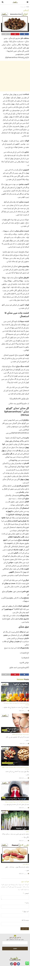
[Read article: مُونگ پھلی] (15, 853)
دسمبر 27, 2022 (23, 840)
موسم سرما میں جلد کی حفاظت (20, 734)
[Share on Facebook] (24, 34)
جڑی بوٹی (23, 6)
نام (27, 903)
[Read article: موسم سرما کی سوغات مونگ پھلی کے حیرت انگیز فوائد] (15, 756)
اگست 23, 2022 (24, 743)
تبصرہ (26, 893)
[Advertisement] (15, 76)
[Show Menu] (27, 2)
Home (28, 6)
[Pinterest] (15, 963)
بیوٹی (4, 730)
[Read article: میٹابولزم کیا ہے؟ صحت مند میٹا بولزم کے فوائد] (15, 692)
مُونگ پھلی (26, 864)
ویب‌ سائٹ (25, 920)
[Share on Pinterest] (15, 34)
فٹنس (4, 699)
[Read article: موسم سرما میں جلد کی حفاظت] (15, 723)
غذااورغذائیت (7, 763)
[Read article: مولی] (15, 820)
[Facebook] (18, 963)
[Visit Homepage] (15, 2)
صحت (3, 797)
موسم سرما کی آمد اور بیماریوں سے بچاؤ (17, 801)
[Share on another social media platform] (5, 34)
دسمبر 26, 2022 (23, 710)
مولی (27, 831)
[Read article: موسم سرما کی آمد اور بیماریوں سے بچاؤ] (15, 790)
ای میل (26, 911)
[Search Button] (2, 2)
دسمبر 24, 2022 (23, 778)
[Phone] (11, 963)
